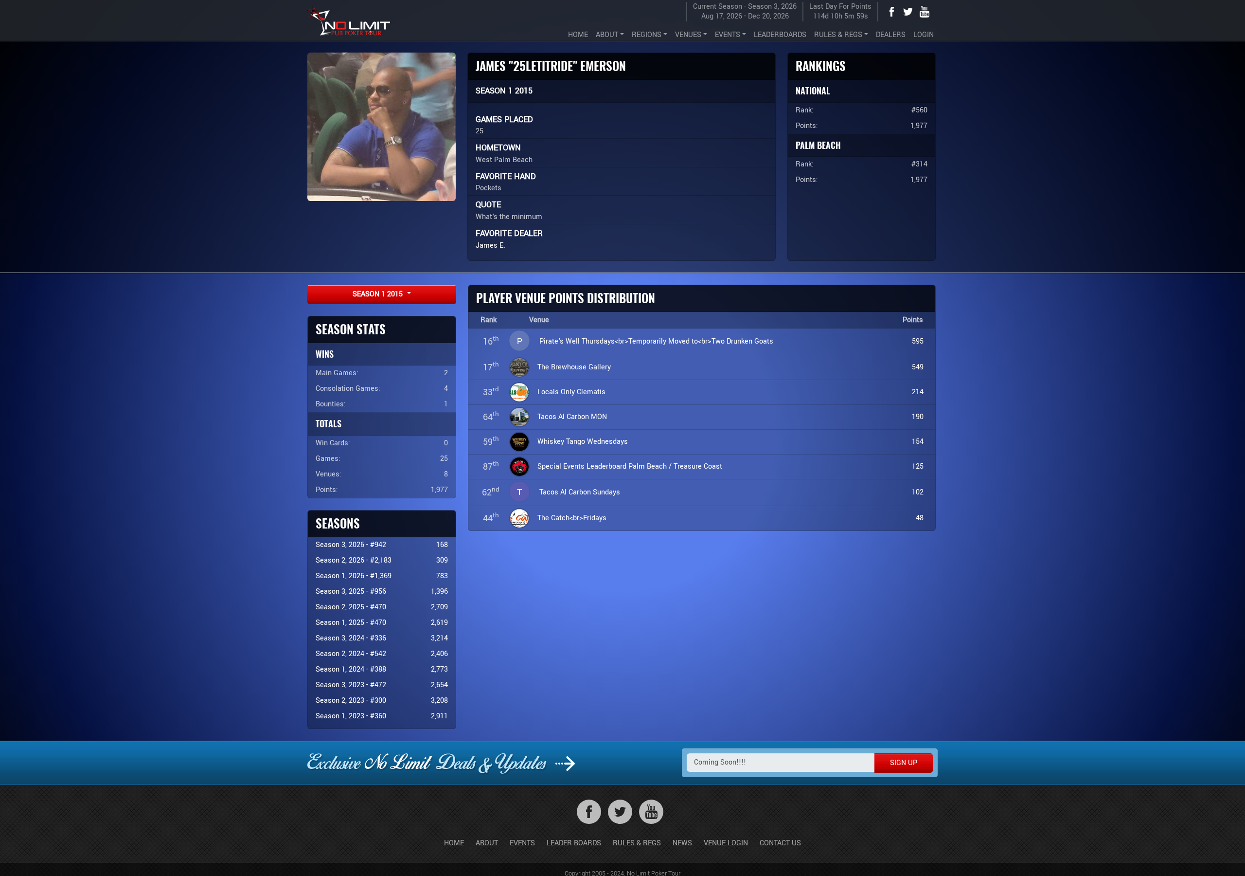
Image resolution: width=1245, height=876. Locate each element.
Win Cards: (333, 443)
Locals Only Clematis (571, 392)
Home (454, 843)
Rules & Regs (637, 843)
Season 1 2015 (379, 294)
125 (918, 466)
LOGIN (923, 35)
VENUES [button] (688, 35)
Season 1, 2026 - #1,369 (353, 576)
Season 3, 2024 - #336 (351, 638)
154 (918, 442)
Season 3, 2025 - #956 (351, 591)
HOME (578, 35)
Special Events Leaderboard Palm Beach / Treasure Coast (629, 466)
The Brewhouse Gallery (574, 367)
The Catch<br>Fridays (571, 518)
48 (920, 518)
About (487, 843)
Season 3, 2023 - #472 (351, 685)
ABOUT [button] (607, 35)
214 (918, 392)
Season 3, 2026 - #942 (351, 545)
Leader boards (574, 843)
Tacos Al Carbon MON (572, 417)
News (682, 843)
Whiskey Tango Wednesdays (582, 442)
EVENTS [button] (727, 35)
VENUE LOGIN (726, 843)
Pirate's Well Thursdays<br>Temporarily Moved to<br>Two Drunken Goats (656, 341)
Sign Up (903, 763)
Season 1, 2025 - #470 (351, 623)
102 (918, 492)
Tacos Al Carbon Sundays (579, 492)
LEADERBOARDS (780, 35)
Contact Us (780, 843)
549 (918, 367)
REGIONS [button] (646, 35)
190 (918, 417)
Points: (327, 490)
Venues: (328, 474)
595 (918, 341)
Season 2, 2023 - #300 (351, 700)
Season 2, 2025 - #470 (351, 607)
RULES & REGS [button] (838, 35)
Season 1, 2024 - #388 (351, 669)
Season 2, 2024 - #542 (351, 654)
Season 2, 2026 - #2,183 (353, 560)
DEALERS (891, 35)
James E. (490, 245)
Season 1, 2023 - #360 (351, 716)
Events (522, 843)
